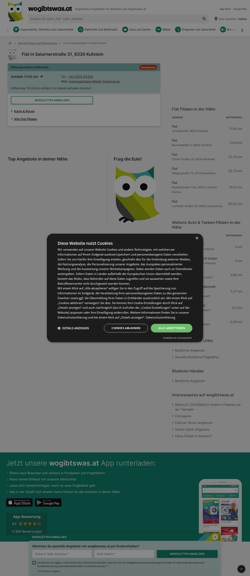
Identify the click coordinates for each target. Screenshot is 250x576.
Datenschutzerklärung (160, 317)
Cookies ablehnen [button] (126, 328)
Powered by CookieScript (177, 338)
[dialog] (125, 288)
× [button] (196, 238)
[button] (73, 328)
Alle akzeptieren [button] (171, 328)
